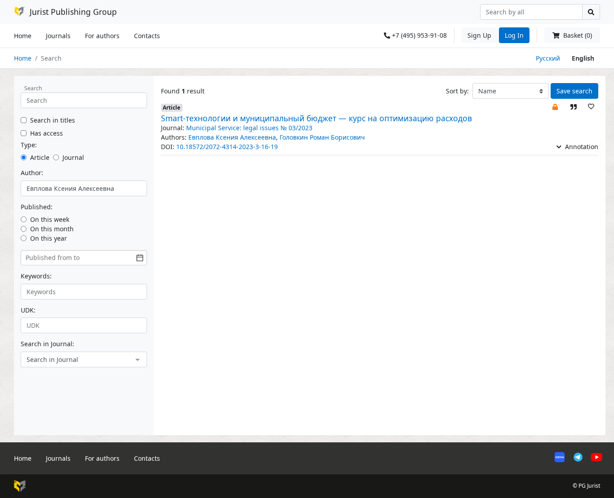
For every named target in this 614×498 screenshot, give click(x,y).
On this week (49, 219)
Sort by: (457, 91)
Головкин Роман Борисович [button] (322, 137)
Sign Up (479, 35)
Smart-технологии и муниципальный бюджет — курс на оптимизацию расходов (316, 118)
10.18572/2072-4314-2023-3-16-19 (227, 146)
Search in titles (52, 120)
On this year (48, 238)
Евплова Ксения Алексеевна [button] (232, 137)
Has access (46, 133)
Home (22, 35)
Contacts (147, 35)
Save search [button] (574, 91)
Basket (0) (576, 35)
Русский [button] (548, 58)
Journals (58, 35)
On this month (52, 229)
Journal (73, 157)
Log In (514, 35)
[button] (555, 106)
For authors (102, 35)
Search (33, 88)
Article (39, 157)
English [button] (583, 58)
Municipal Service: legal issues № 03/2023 (249, 127)
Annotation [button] (580, 146)
